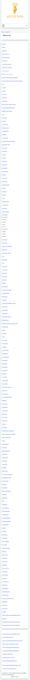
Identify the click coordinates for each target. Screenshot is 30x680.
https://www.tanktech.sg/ (9, 668)
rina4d (3, 91)
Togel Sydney (5, 350)
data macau (5, 171)
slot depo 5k (5, 581)
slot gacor (4, 60)
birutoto (4, 484)
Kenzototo (4, 181)
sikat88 (3, 222)
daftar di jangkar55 (7, 246)
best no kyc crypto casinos (9, 104)
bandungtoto (5, 131)
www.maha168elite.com (8, 107)
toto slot (4, 94)
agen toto (4, 273)
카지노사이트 (5, 568)
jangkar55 (4, 168)
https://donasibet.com (8, 598)
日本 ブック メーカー (7, 74)
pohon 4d (4, 618)
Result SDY (5, 471)
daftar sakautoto (6, 437)
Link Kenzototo (6, 591)
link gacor (4, 578)
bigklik (3, 528)
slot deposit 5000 (7, 397)
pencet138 (4, 360)
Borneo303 (5, 286)
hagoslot (4, 300)
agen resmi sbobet (7, 290)
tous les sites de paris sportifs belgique (12, 81)
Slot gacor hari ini (6, 253)
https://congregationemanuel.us (10, 647)
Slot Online (5, 575)
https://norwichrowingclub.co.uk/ (11, 634)
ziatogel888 (4, 214)
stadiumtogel (5, 293)
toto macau (5, 205)
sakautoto (4, 363)
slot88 (4, 158)
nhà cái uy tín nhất (7, 67)
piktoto (4, 195)
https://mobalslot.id (7, 654)
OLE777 (4, 226)
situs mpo (4, 340)
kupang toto (4, 217)
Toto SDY (4, 447)
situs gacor (5, 124)
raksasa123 (5, 380)
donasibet (4, 259)
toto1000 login (6, 144)
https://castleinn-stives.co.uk (9, 323)
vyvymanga (5, 326)
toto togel (4, 306)
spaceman (4, 558)
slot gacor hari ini (6, 316)
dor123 (4, 44)
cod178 (3, 224)
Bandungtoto (5, 320)
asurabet (4, 565)
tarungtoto (5, 343)
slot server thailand (7, 474)
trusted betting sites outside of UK (11, 622)
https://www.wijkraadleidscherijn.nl (11, 615)
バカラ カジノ (5, 71)
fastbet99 (4, 487)
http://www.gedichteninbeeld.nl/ (10, 650)
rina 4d (4, 87)
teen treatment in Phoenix (9, 434)
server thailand (6, 548)
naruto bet (5, 313)
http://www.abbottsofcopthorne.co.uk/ (12, 640)
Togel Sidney (5, 481)
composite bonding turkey (8, 303)
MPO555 (4, 400)
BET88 (4, 174)
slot (3, 84)
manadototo (5, 514)
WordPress (11, 674)
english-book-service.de (8, 657)
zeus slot (4, 50)
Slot (3, 263)
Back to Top (14, 676)
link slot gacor (6, 57)
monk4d (4, 234)
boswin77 (4, 208)
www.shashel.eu (6, 518)
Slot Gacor (5, 608)
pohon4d (4, 191)
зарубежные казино (6, 64)
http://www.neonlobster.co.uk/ (10, 644)
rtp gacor (4, 377)
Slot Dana (4, 367)
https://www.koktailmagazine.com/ (11, 665)
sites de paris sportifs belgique (10, 77)
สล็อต (3, 47)
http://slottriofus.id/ (7, 637)
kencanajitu (5, 310)
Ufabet (4, 283)
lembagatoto (5, 444)
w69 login (4, 571)
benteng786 (4, 229)
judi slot (4, 373)
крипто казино (5, 54)
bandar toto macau (7, 111)
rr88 (3, 198)
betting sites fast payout (8, 141)
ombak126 (4, 601)
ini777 (3, 337)
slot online (5, 383)
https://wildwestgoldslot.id (9, 660)
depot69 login (5, 185)
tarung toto (5, 138)
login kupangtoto (6, 521)
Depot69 (4, 236)
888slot (4, 134)
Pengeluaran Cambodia (8, 430)
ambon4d (4, 97)
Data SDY (4, 461)
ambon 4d (4, 161)
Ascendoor (23, 673)
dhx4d (3, 330)
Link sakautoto (6, 511)
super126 (4, 178)
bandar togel (5, 128)
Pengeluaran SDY (6, 477)
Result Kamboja (6, 451)
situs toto (4, 101)
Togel (3, 441)
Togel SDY (4, 420)
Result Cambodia (6, 491)
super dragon (5, 201)
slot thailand (5, 357)
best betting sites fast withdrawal (11, 625)
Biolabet (4, 467)
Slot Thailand (5, 541)
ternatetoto (5, 353)
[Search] (27, 26)
